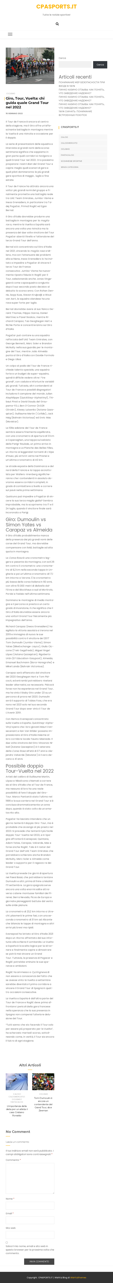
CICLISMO (10, 93)
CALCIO (16, 1094)
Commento (13, 1160)
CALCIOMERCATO (16, 1096)
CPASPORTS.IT (56, 6)
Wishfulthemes (78, 1277)
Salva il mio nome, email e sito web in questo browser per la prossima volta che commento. (30, 1250)
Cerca (62, 58)
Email (10, 1213)
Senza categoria (69, 167)
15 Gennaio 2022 (14, 113)
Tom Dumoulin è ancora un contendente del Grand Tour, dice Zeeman (43, 1104)
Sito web (11, 1228)
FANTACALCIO (17, 1102)
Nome (10, 1198)
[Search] (57, 23)
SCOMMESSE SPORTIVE (71, 161)
